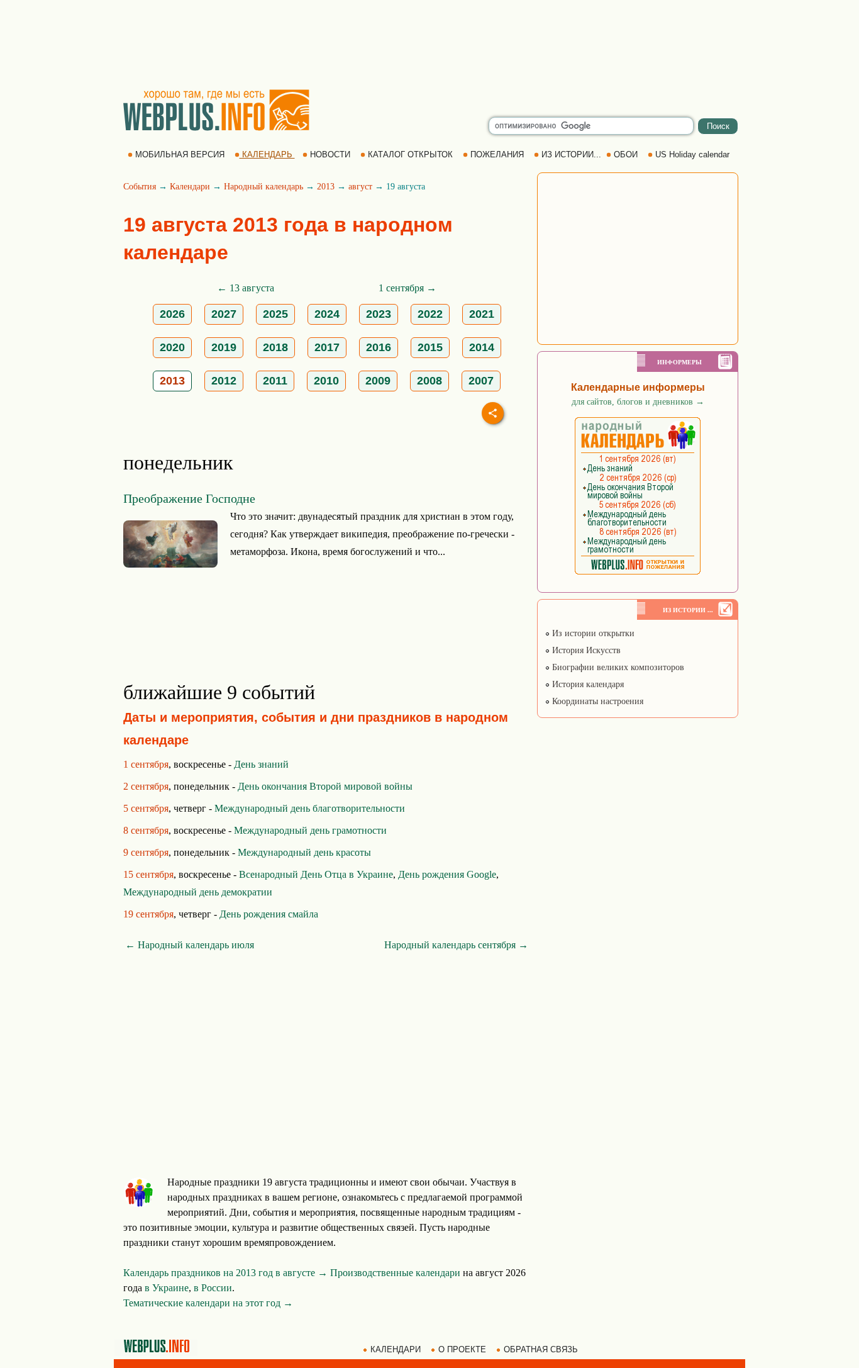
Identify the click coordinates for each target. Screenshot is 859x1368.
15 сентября (148, 874)
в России (213, 1287)
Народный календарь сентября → (456, 944)
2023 (378, 314)
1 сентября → (407, 288)
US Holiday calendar (692, 154)
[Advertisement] (429, 44)
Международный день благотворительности (309, 808)
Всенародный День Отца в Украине (316, 874)
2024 (327, 314)
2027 (223, 314)
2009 (378, 380)
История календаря (587, 684)
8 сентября (146, 830)
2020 (172, 347)
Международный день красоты (304, 852)
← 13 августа (245, 288)
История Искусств (585, 650)
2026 (172, 314)
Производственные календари (395, 1272)
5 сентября (146, 808)
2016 (378, 347)
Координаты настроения (596, 701)
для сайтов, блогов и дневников (638, 401)
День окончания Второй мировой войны (325, 786)
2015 (430, 347)
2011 (275, 380)
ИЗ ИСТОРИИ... (571, 154)
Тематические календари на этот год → (208, 1303)
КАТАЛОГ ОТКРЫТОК (410, 154)
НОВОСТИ (330, 154)
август (360, 186)
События (139, 186)
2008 (429, 380)
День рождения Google (447, 874)
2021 (481, 314)
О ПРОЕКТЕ (462, 1349)
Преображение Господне (189, 498)
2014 (481, 347)
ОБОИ (625, 154)
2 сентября (146, 786)
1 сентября (146, 764)
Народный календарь (263, 186)
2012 (223, 380)
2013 (326, 186)
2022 (430, 314)
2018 (275, 347)
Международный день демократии (197, 892)
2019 (223, 347)
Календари (190, 186)
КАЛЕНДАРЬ (267, 154)
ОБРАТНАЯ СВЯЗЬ (540, 1349)
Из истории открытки (592, 633)
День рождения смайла (268, 914)
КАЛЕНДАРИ (395, 1349)
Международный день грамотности (310, 830)
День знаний (261, 764)
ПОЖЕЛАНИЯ (497, 154)
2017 (327, 347)
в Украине (167, 1287)
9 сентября (146, 852)
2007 (481, 380)
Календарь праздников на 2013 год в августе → (225, 1272)
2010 (326, 380)
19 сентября (148, 914)
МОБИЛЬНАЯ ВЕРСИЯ (180, 154)
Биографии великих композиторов (617, 667)
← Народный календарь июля (189, 944)
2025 (275, 314)
